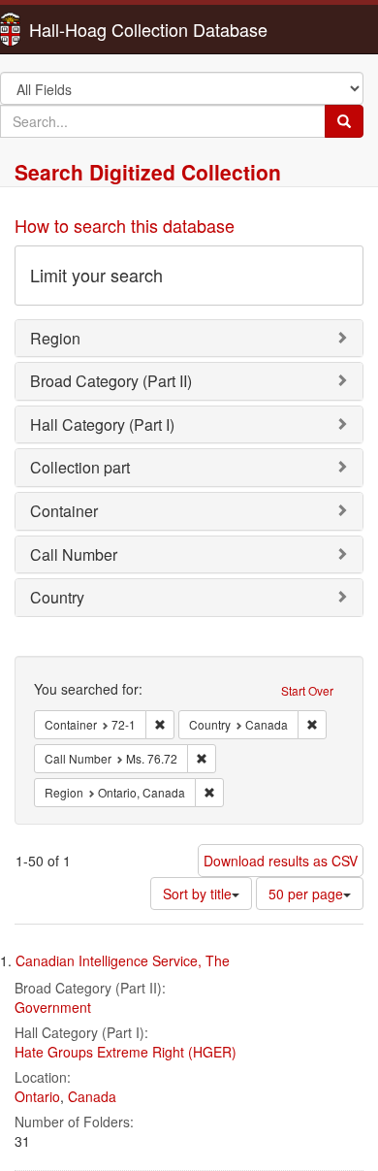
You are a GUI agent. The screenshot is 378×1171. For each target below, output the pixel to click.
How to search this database (125, 225)
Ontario (37, 1096)
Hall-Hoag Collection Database (87, 29)
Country (57, 597)
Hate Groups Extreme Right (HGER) (125, 1051)
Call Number (73, 554)
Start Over (307, 690)
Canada (92, 1096)
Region (55, 338)
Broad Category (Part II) (111, 381)
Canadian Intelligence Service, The (123, 960)
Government (53, 1007)
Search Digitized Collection (148, 171)
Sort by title (197, 893)
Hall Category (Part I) (102, 424)
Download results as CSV (281, 860)
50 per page (305, 893)
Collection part (80, 467)
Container (64, 511)
